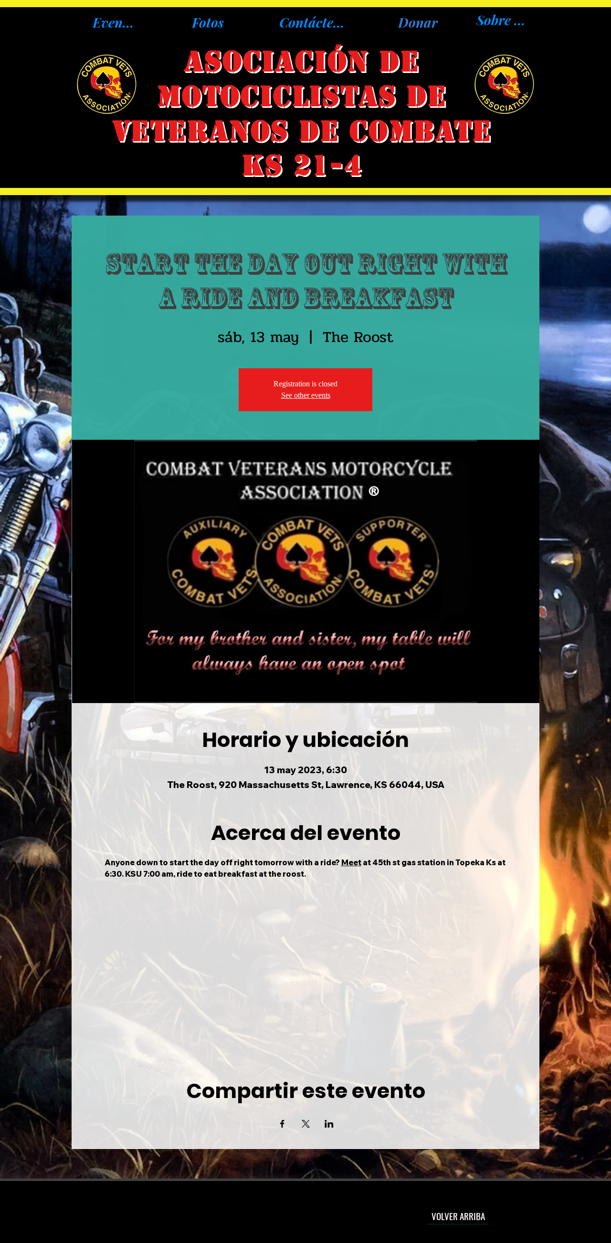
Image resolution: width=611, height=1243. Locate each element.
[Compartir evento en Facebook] (282, 1124)
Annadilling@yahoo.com (305, 1210)
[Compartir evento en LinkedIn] (329, 1124)
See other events (305, 395)
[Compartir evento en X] (305, 1124)
